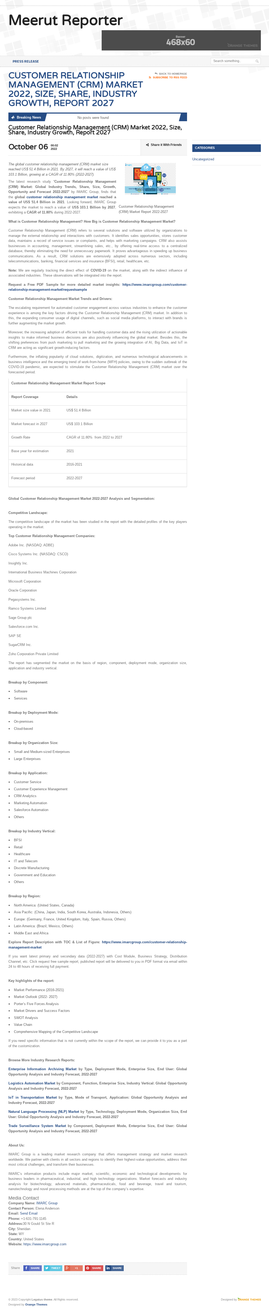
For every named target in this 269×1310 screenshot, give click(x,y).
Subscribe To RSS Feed (170, 77)
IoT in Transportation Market (32, 1097)
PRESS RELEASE (26, 61)
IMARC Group (47, 1203)
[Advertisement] (230, 104)
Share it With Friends (166, 145)
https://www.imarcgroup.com (44, 1244)
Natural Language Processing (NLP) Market (43, 1112)
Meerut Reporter (65, 20)
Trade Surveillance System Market (37, 1126)
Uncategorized (203, 159)
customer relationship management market (62, 197)
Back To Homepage (173, 73)
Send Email (29, 1213)
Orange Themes (36, 1304)
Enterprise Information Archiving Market (42, 1069)
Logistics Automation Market (31, 1083)
